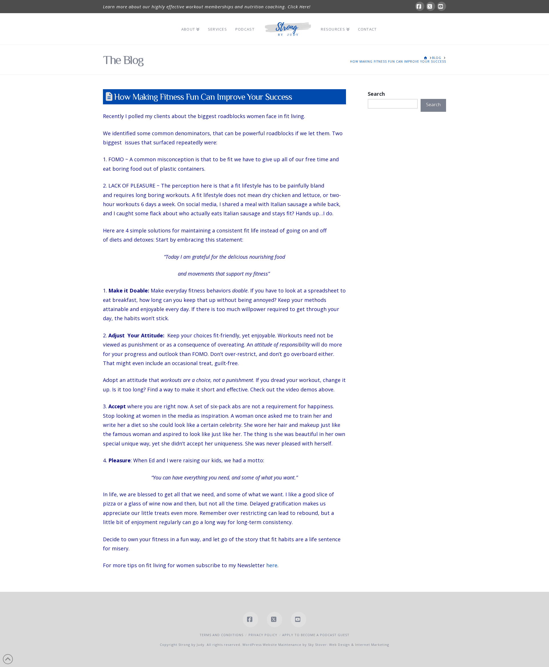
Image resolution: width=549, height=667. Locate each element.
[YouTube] (441, 6)
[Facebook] (419, 6)
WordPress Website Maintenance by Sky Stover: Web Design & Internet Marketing (315, 644)
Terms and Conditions (221, 635)
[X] (430, 6)
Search (376, 93)
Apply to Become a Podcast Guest (315, 635)
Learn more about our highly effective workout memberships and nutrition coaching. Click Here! (207, 6)
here (271, 565)
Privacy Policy (262, 635)
